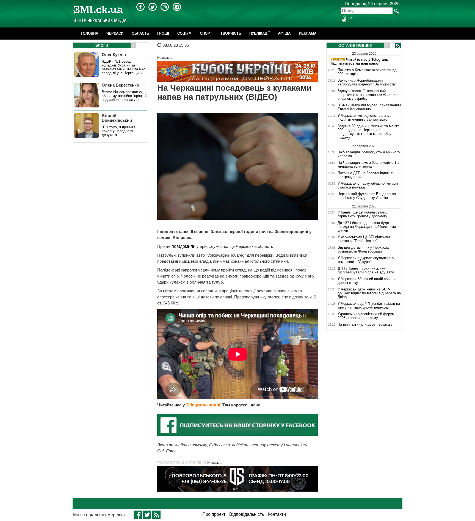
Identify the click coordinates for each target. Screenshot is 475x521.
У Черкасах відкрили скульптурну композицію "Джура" (366, 260)
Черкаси (114, 33)
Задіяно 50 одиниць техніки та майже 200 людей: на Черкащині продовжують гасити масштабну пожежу (369, 132)
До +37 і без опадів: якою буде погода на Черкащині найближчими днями (367, 226)
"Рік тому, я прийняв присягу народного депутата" (119, 131)
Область (140, 33)
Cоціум (184, 33)
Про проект (213, 514)
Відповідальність (246, 514)
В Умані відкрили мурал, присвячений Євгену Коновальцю (369, 107)
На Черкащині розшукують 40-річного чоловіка (369, 154)
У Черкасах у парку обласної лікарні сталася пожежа (368, 185)
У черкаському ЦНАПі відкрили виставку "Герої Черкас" (364, 239)
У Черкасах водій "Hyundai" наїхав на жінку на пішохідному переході (369, 305)
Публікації (259, 33)
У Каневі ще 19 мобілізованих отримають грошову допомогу (362, 214)
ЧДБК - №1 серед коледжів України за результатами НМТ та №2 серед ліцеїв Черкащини (123, 67)
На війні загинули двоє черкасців (365, 324)
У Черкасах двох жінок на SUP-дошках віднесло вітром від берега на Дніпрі (369, 293)
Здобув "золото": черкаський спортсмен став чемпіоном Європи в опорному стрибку (368, 95)
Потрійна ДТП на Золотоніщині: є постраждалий (365, 175)
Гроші (163, 33)
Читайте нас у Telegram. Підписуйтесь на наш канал (359, 61)
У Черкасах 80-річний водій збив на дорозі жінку (367, 281)
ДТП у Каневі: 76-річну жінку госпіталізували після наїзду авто (366, 270)
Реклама (307, 33)
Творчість (230, 33)
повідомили (184, 246)
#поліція (197, 462)
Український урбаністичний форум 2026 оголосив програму (366, 316)
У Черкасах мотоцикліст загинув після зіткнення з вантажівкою (364, 117)
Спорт (206, 33)
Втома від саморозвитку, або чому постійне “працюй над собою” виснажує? (124, 96)
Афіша (284, 33)
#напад (164, 462)
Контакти (277, 514)
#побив (180, 462)
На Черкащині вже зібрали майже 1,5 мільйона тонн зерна (368, 164)
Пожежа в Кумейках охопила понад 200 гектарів (367, 72)
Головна (89, 33)
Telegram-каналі (203, 405)
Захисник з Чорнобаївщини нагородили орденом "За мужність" (367, 82)
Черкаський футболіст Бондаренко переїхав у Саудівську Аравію (367, 196)
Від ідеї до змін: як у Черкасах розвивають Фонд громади (363, 249)
